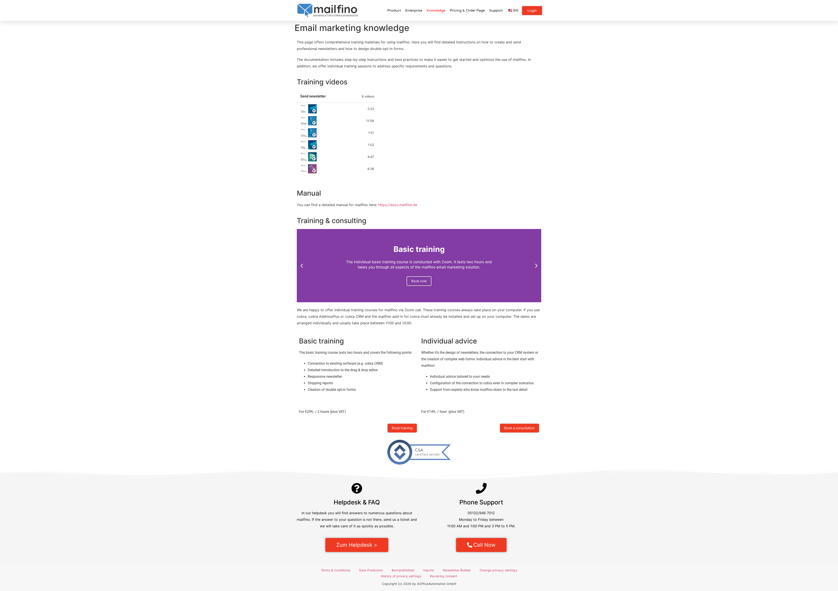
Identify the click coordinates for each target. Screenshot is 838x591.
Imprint (428, 570)
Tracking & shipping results (340, 157)
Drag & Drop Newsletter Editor (341, 121)
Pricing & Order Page (467, 10)
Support (496, 10)
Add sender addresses (336, 145)
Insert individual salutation (340, 133)
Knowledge (436, 10)
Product (394, 10)
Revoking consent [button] (443, 576)
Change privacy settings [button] (498, 570)
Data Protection (371, 570)
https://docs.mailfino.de (397, 205)
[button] (301, 265)
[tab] (337, 109)
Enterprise (413, 10)
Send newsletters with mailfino (342, 109)
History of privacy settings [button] (401, 576)
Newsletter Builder (457, 570)
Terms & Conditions (335, 570)
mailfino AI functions (335, 169)
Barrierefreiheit (403, 570)
